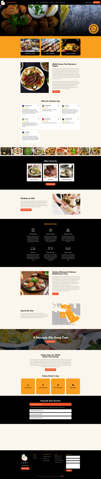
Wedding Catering (58, 456)
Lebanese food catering (59, 362)
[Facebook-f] (21, 462)
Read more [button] (24, 114)
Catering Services (44, 2)
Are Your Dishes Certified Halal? (36, 417)
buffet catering (59, 84)
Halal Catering (46, 458)
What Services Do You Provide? (36, 414)
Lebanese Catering (46, 456)
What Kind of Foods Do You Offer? (37, 410)
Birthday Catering (58, 458)
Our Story (35, 456)
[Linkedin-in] (23, 462)
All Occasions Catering (59, 460)
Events (52, 2)
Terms (47, 476)
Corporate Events (58, 462)
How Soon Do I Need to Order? (36, 404)
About (37, 2)
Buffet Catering (46, 460)
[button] (50, 404)
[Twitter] (25, 462)
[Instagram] (27, 462)
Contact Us (62, 2)
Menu (57, 2)
